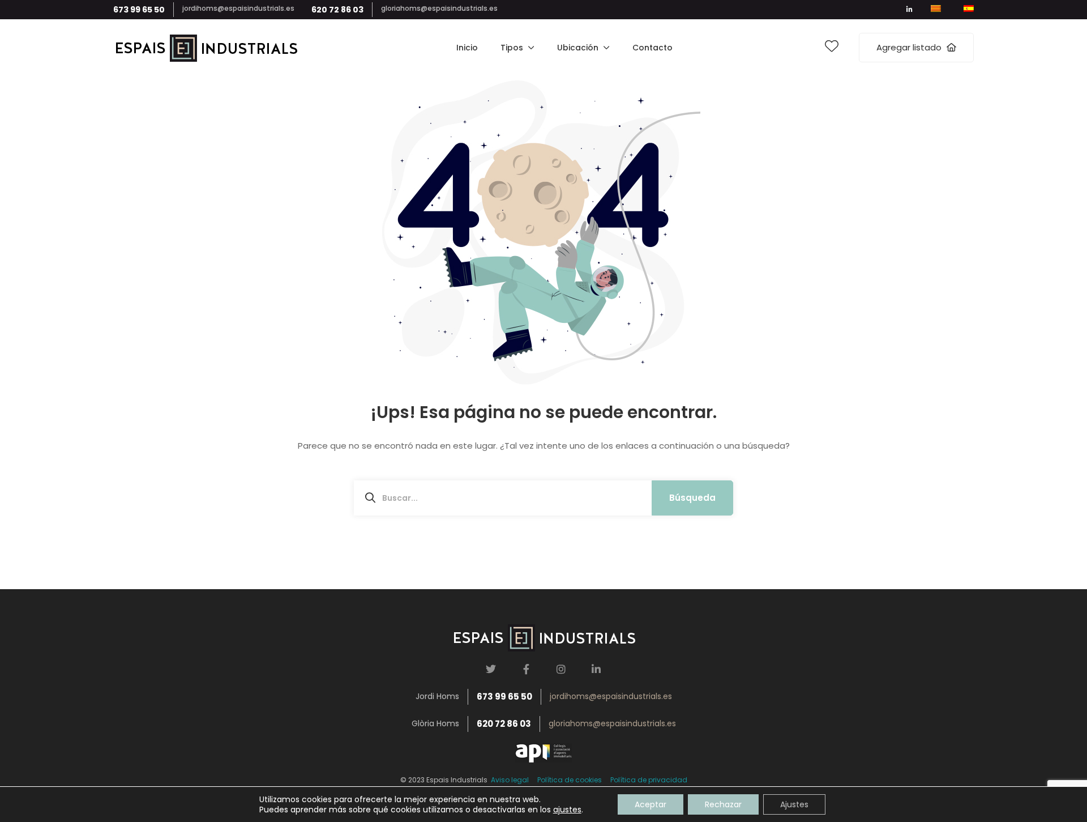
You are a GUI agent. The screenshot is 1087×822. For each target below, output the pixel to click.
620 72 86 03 (337, 9)
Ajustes (794, 804)
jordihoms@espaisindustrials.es (238, 8)
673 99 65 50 (139, 9)
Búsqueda (692, 498)
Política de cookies (569, 780)
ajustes (567, 809)
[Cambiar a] (936, 9)
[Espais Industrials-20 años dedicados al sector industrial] (205, 48)
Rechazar (723, 804)
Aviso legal (508, 780)
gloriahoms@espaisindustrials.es (439, 8)
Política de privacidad (648, 780)
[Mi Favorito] (831, 48)
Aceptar (650, 804)
